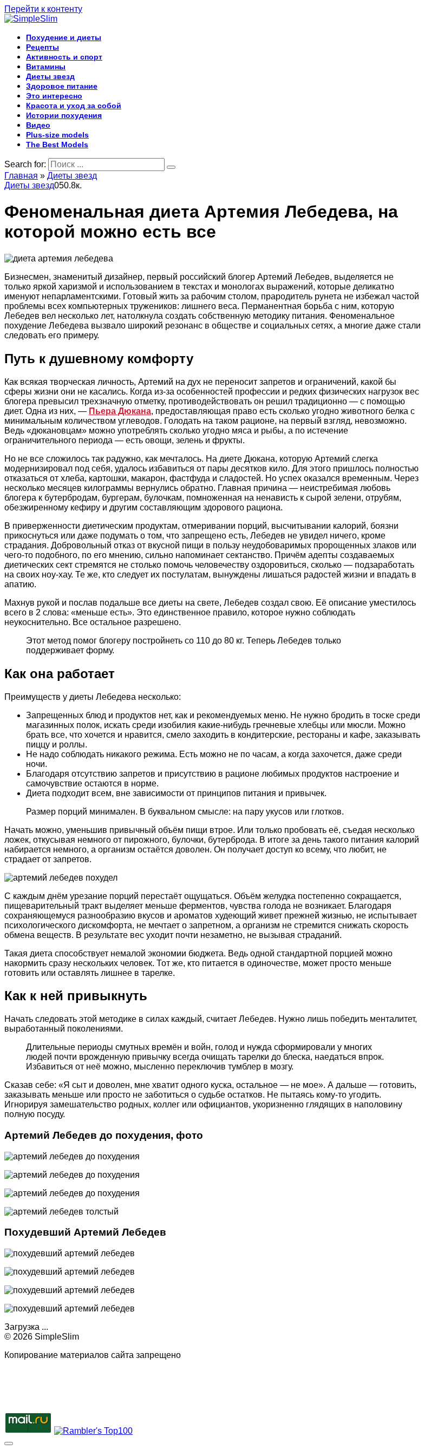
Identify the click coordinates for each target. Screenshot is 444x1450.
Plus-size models (57, 134)
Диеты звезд (50, 76)
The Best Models (57, 144)
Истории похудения (64, 115)
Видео (38, 125)
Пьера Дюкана (120, 411)
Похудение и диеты (63, 37)
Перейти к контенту (43, 9)
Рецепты (42, 47)
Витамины (46, 66)
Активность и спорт (64, 57)
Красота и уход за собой (73, 105)
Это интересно (54, 95)
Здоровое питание (61, 86)
